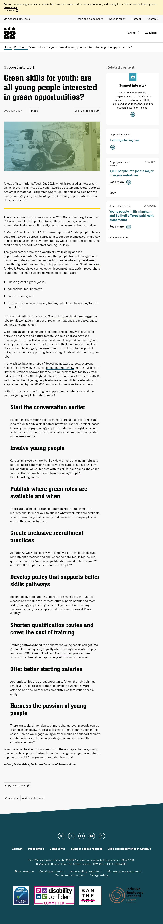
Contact (136, 18)
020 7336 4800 (117, 863)
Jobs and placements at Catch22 (129, 848)
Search (151, 18)
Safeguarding (99, 875)
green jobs (11, 797)
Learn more (10, 7)
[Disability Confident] (54, 895)
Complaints (57, 848)
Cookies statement (51, 871)
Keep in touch (117, 18)
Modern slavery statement (124, 871)
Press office (36, 848)
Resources (21, 47)
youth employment (33, 797)
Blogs (34, 110)
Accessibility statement (86, 871)
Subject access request (86, 848)
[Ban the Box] (90, 895)
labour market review (60, 367)
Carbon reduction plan (70, 875)
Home (8, 47)
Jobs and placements (90, 18)
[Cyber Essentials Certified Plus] (21, 895)
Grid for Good (64, 653)
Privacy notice (24, 871)
